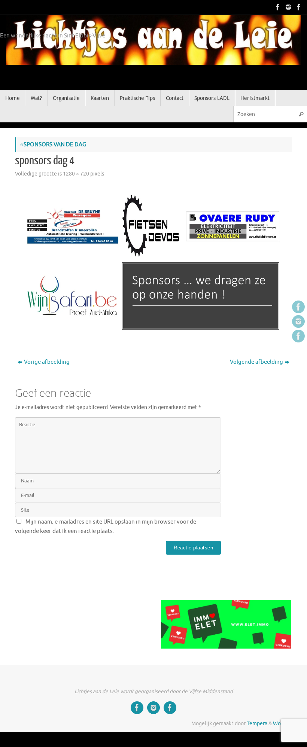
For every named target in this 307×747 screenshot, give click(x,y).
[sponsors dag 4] (153, 261)
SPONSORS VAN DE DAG (53, 144)
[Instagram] (287, 7)
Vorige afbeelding (47, 362)
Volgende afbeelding (256, 362)
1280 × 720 (76, 174)
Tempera (257, 723)
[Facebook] (277, 7)
